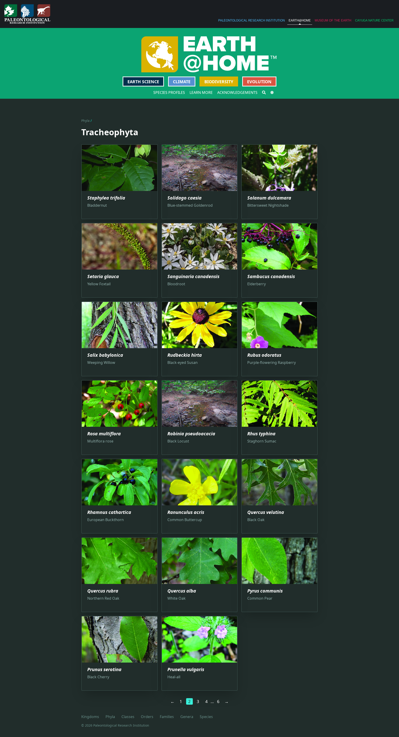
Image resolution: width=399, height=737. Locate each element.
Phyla (85, 120)
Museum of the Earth (333, 20)
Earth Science (143, 81)
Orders (147, 716)
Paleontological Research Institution (251, 20)
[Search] (264, 92)
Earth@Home (300, 20)
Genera (186, 716)
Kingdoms (90, 716)
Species (206, 716)
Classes (127, 716)
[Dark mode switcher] (272, 92)
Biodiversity (218, 81)
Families (167, 716)
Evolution (259, 81)
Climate (181, 81)
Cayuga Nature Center (374, 20)
